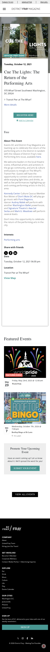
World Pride (16, 383)
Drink (4, 574)
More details (10, 104)
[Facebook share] (11, 253)
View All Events (25, 494)
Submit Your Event (25, 468)
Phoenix (5, 605)
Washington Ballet (22, 205)
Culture (4, 580)
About (4, 540)
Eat (3, 571)
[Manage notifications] (44, 646)
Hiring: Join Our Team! (10, 546)
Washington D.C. (8, 598)
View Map (10, 278)
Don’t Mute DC (25, 196)
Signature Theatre (17, 208)
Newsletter (27, 2)
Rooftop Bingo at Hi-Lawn (22, 432)
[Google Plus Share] (23, 638)
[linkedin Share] (15, 253)
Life (3, 583)
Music (4, 577)
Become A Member (9, 556)
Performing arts (12, 239)
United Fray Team (8, 543)
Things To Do (7, 2)
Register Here (25, 115)
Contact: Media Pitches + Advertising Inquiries (19, 562)
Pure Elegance (25, 199)
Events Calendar (8, 589)
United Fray (6, 608)
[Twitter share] (6, 253)
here (38, 156)
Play (3, 586)
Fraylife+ (44, 2)
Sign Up (25, 627)
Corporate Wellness (9, 559)
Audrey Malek (18, 202)
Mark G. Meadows (24, 211)
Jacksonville (6, 602)
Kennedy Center (12, 193)
